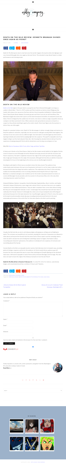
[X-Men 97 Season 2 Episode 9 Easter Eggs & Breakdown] (47, 432)
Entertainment (12, 275)
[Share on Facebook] (5, 48)
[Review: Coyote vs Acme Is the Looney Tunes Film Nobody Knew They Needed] (16, 432)
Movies (22, 275)
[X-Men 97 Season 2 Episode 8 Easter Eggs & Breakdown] (16, 449)
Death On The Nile (23, 276)
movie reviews (47, 276)
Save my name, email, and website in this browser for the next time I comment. (25, 340)
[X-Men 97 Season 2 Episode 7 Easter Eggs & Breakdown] (31, 449)
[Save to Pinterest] (24, 48)
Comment (6, 301)
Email (5, 325)
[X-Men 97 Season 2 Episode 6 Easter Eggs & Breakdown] (47, 449)
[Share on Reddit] (18, 48)
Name (5, 319)
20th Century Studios (13, 276)
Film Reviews (18, 275)
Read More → (7, 368)
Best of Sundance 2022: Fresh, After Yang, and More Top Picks (27, 146)
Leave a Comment (24, 42)
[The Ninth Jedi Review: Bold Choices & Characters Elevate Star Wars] (31, 432)
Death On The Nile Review (32, 276)
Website (5, 331)
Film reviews (40, 276)
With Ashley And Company (33, 15)
